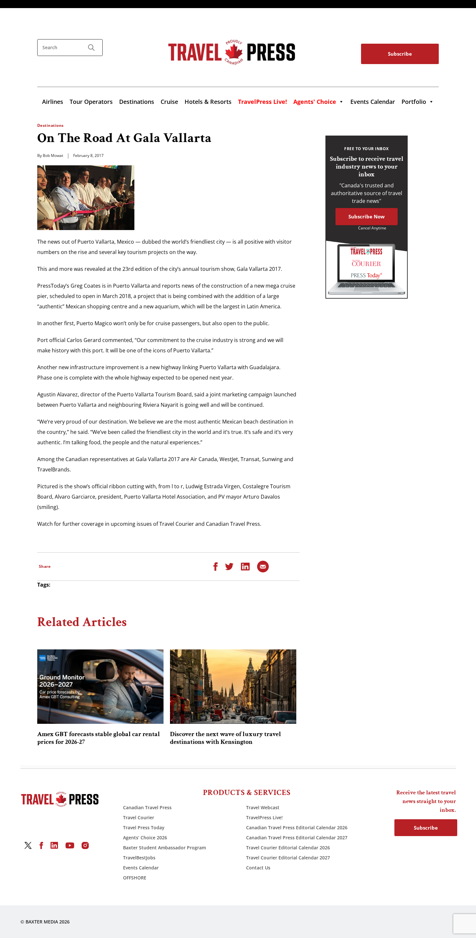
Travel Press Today (143, 827)
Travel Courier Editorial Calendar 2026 (288, 847)
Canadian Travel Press (147, 807)
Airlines (52, 101)
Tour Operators (91, 101)
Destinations (136, 101)
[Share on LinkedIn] (245, 565)
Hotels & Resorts (208, 101)
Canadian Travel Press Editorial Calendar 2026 (296, 827)
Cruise (169, 101)
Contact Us (258, 868)
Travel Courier (138, 817)
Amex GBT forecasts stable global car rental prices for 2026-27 (98, 738)
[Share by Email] (263, 565)
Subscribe (400, 53)
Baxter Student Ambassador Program (164, 847)
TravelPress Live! (264, 817)
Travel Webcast (262, 807)
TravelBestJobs (139, 858)
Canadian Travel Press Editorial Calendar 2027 (296, 837)
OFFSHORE (134, 878)
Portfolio (414, 101)
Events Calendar (372, 101)
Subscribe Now (366, 216)
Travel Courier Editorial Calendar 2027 (288, 858)
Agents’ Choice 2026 (145, 837)
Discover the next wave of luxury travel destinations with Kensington (225, 738)
